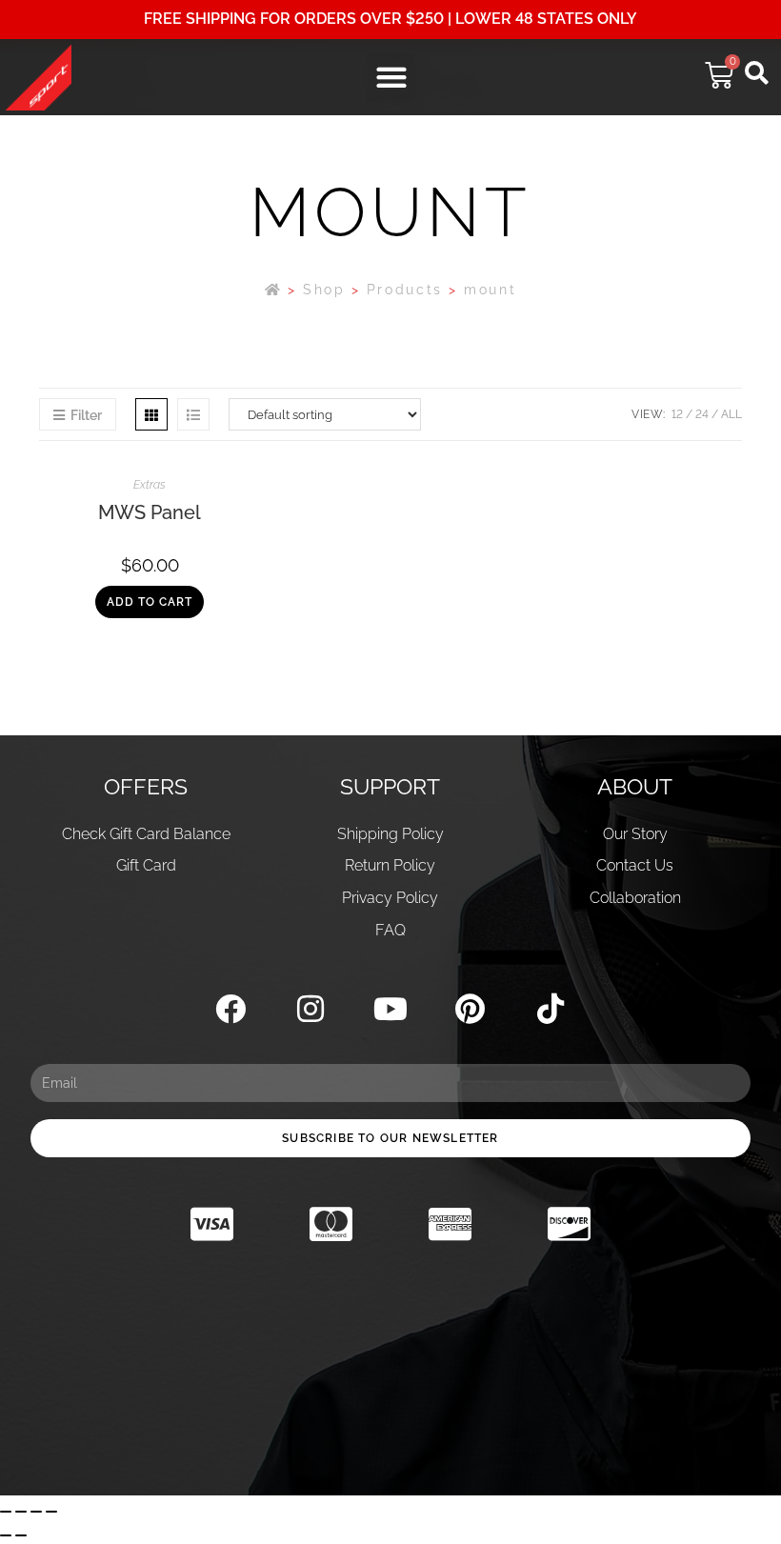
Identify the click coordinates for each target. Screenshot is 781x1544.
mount (490, 289)
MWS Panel (149, 512)
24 (702, 414)
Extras (149, 484)
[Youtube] (391, 1009)
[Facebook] (231, 1009)
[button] (391, 77)
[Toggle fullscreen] (21, 1512)
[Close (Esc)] (51, 1512)
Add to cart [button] (149, 602)
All (731, 414)
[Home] (274, 289)
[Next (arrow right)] (21, 1535)
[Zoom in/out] (5, 1512)
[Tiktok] (550, 1009)
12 (677, 414)
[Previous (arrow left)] (5, 1535)
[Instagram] (311, 1009)
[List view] (193, 414)
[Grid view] (151, 414)
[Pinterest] (470, 1009)
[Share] (36, 1512)
